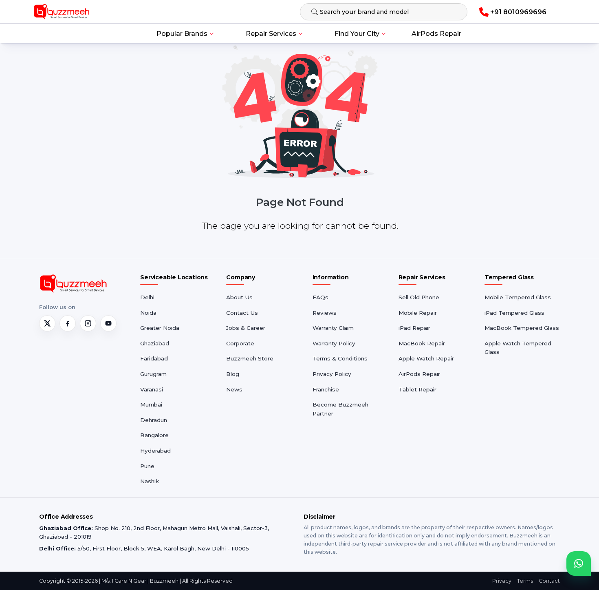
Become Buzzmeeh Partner (340, 409)
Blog (232, 374)
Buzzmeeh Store (249, 358)
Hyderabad (155, 450)
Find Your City (357, 34)
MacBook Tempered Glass (521, 328)
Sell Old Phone (419, 297)
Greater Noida (159, 328)
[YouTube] (108, 323)
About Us (239, 297)
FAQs (320, 297)
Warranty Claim (333, 328)
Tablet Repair (417, 389)
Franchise (326, 389)
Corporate (240, 343)
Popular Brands (181, 34)
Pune (147, 466)
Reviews (325, 312)
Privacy (501, 581)
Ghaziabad (154, 343)
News (234, 389)
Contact (549, 581)
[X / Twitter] (47, 323)
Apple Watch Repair (426, 358)
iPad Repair (414, 328)
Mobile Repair (418, 312)
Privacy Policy (332, 374)
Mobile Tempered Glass (517, 297)
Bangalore (154, 435)
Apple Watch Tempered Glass (517, 348)
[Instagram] (88, 323)
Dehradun (153, 420)
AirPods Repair (436, 34)
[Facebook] (67, 323)
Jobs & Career (245, 328)
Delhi (147, 297)
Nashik (149, 481)
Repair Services (271, 34)
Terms (525, 581)
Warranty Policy (334, 343)
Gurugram (153, 374)
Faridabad (154, 358)
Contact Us (242, 312)
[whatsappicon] (578, 563)
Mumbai (151, 404)
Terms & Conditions (340, 358)
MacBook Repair (422, 343)
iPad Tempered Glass (514, 312)
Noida (148, 312)
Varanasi (151, 389)
